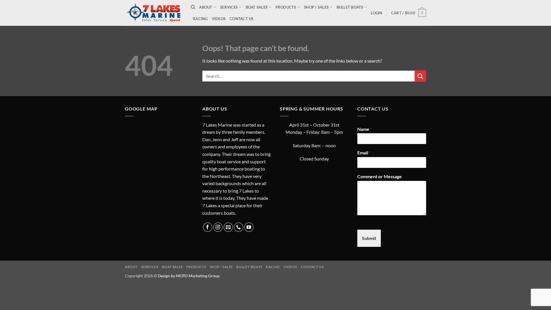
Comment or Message (379, 176)
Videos (219, 18)
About (205, 7)
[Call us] (238, 227)
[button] (376, 13)
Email (364, 152)
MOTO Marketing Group (198, 275)
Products (286, 7)
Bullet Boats (350, 7)
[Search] (193, 7)
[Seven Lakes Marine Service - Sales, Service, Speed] (153, 13)
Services (229, 7)
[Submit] (420, 76)
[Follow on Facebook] (207, 227)
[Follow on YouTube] (249, 227)
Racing (200, 18)
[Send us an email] (228, 227)
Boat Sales (257, 7)
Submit (369, 238)
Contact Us (242, 18)
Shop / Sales (316, 7)
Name (364, 129)
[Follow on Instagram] (218, 227)
